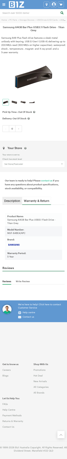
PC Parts (13, 20)
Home (4, 20)
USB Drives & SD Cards (47, 20)
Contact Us (8, 426)
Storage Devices (27, 20)
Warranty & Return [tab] (36, 201)
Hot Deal (38, 375)
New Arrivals (40, 381)
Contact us (28, 316)
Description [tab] (12, 201)
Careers (6, 369)
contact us (46, 180)
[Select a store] (46, 4)
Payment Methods (12, 415)
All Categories (41, 387)
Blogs (5, 375)
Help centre (29, 312)
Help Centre (8, 409)
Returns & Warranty (12, 421)
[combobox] (33, 13)
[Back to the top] (61, 434)
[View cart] (61, 4)
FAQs (5, 404)
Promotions (40, 369)
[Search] (62, 13)
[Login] (54, 4)
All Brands (39, 392)
